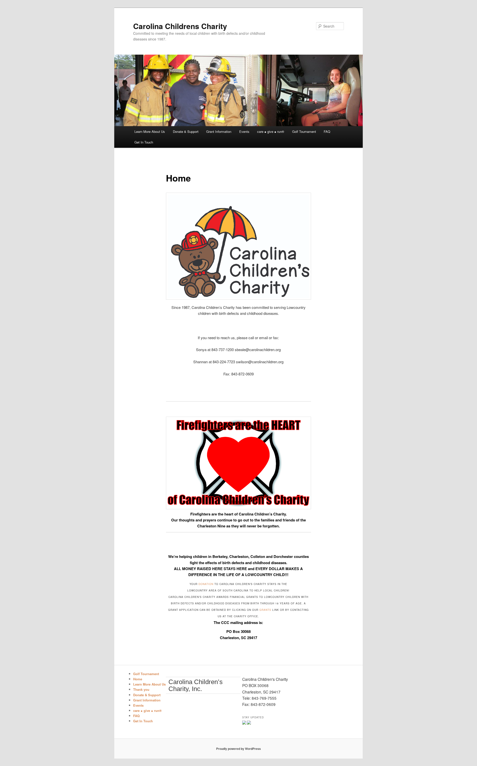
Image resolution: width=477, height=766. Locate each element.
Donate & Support (186, 131)
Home (137, 679)
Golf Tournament (304, 131)
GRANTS (265, 610)
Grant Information (218, 131)
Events (244, 131)
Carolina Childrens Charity (180, 26)
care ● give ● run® (270, 131)
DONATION (206, 584)
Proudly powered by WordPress (238, 748)
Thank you (141, 689)
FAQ (327, 131)
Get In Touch (143, 142)
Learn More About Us (149, 131)
